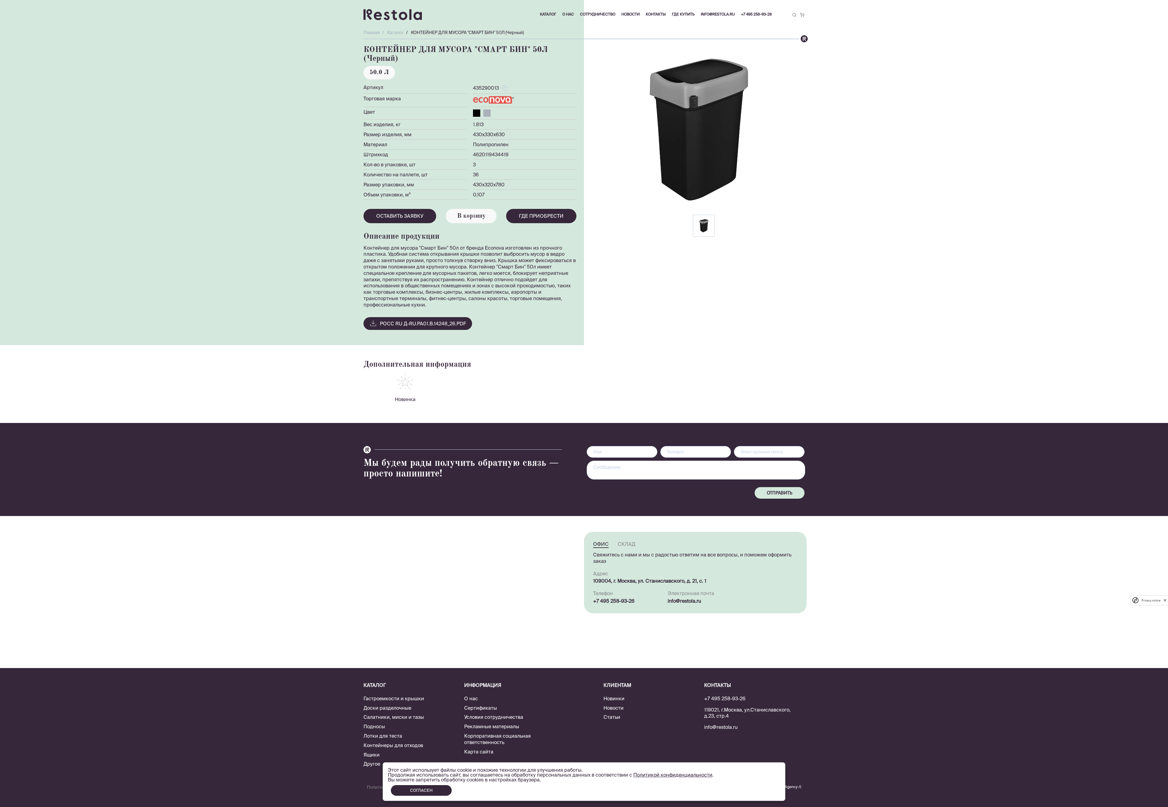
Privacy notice (1151, 600)
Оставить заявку (399, 216)
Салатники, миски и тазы (393, 717)
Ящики (371, 754)
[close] (1165, 600)
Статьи (611, 717)
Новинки (613, 698)
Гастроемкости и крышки (393, 698)
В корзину (471, 216)
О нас (471, 698)
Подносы (374, 726)
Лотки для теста (382, 736)
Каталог (548, 14)
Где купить (683, 14)
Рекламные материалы (491, 726)
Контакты (656, 14)
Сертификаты (480, 708)
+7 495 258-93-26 (756, 14)
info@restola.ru (718, 14)
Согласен (421, 790)
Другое (371, 764)
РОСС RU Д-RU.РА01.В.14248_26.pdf (423, 323)
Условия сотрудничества (493, 717)
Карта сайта (478, 751)
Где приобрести (541, 216)
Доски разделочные (387, 708)
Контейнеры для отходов (393, 745)
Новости (613, 708)
